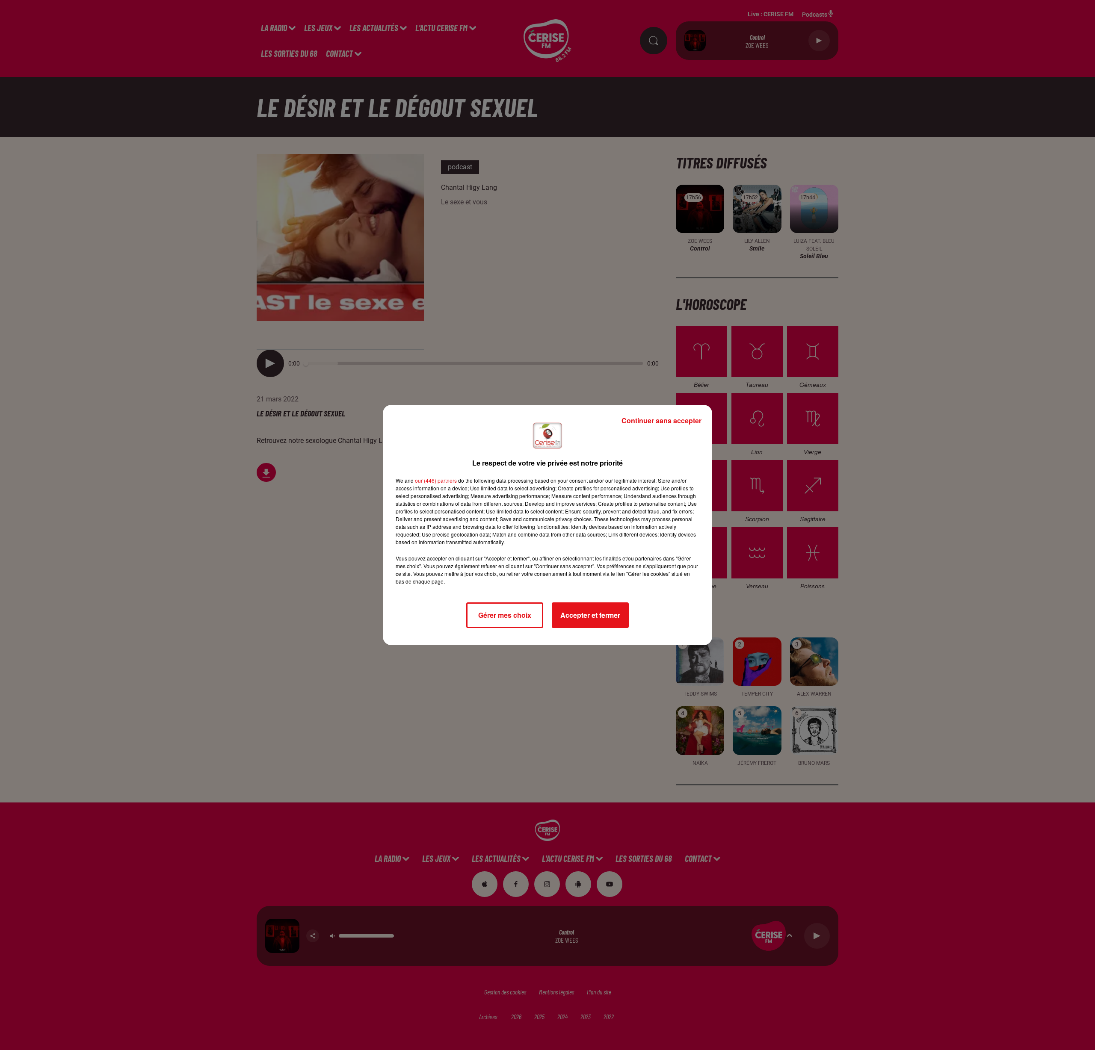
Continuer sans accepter (661, 420)
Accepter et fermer (590, 615)
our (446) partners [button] (436, 480)
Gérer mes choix (504, 615)
